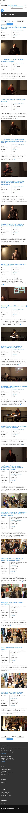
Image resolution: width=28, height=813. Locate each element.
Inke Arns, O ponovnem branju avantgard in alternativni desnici (13, 265)
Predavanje (15, 30)
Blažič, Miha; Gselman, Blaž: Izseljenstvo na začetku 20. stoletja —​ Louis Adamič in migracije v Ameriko (14, 514)
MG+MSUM (15, 35)
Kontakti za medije (4, 793)
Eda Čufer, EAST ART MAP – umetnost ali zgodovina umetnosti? (13, 60)
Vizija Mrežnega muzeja (6, 769)
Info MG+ (3, 761)
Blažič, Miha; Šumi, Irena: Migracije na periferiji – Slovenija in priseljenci (12, 559)
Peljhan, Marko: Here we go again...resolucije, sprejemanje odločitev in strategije (13, 27)
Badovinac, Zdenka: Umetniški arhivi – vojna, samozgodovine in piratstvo (12, 346)
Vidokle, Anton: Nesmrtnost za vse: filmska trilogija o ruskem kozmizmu (13, 426)
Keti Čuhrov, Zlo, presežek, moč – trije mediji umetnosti (14, 306)
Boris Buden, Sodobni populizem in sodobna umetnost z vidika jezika (14, 386)
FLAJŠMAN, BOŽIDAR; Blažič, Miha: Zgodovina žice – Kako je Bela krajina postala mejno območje (12, 467)
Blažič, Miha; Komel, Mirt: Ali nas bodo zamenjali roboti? (12, 603)
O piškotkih (3, 809)
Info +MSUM (3, 753)
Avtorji (18, 808)
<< (1, 21)
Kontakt (22, 808)
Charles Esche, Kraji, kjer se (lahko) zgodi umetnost (13, 100)
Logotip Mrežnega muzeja (6, 795)
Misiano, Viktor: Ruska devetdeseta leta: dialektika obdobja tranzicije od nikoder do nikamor (13, 141)
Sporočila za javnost (5, 792)
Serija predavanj (21, 30)
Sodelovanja (3, 771)
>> (9, 21)
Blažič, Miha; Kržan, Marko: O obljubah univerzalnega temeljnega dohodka (12, 692)
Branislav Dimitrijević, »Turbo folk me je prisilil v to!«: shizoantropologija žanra (12, 225)
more (1, 1)
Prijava (26, 5)
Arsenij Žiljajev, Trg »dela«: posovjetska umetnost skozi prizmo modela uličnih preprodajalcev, (12, 182)
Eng (26, 7)
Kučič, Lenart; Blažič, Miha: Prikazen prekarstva (11, 648)
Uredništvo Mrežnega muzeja (7, 772)
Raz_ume (3, 784)
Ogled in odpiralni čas (5, 774)
